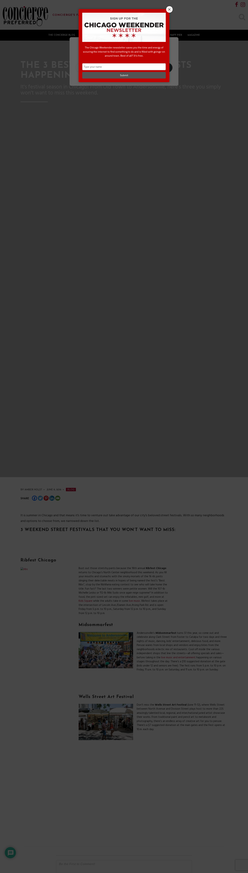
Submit (124, 75)
